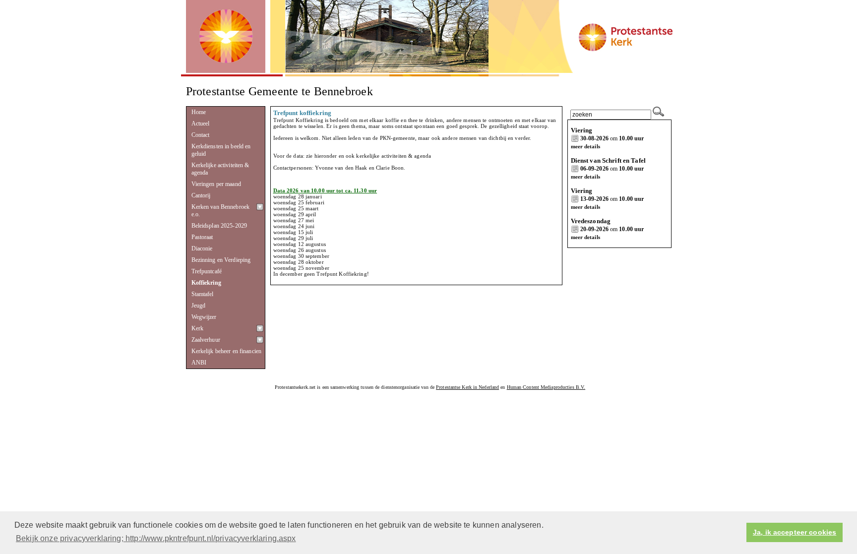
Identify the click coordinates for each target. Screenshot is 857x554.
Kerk (197, 328)
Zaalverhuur (205, 339)
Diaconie (202, 248)
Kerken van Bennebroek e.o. (220, 210)
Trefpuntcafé (206, 271)
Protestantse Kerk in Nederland (467, 387)
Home (198, 112)
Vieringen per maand (216, 184)
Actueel (200, 123)
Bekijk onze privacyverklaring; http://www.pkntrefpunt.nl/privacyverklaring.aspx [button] (156, 538)
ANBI (199, 362)
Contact (200, 134)
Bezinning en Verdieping (221, 259)
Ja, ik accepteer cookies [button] (794, 532)
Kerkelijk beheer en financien (226, 351)
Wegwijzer (204, 316)
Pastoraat (202, 237)
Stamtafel (202, 294)
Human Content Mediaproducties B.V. (546, 387)
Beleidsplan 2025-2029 (219, 225)
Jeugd (198, 305)
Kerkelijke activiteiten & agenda (220, 169)
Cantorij (201, 195)
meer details (585, 146)
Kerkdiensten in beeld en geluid (221, 150)
